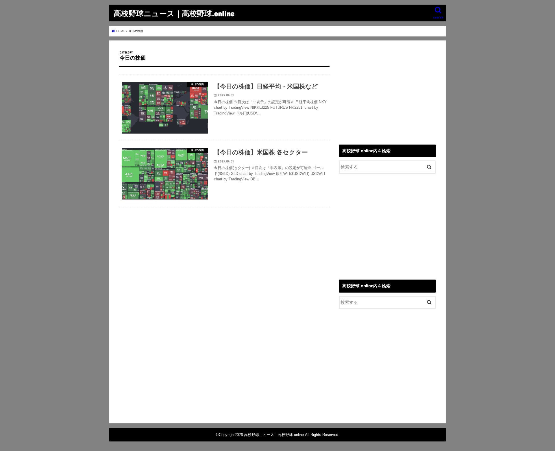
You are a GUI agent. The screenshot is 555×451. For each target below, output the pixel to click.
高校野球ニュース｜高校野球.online (174, 13)
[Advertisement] (387, 91)
